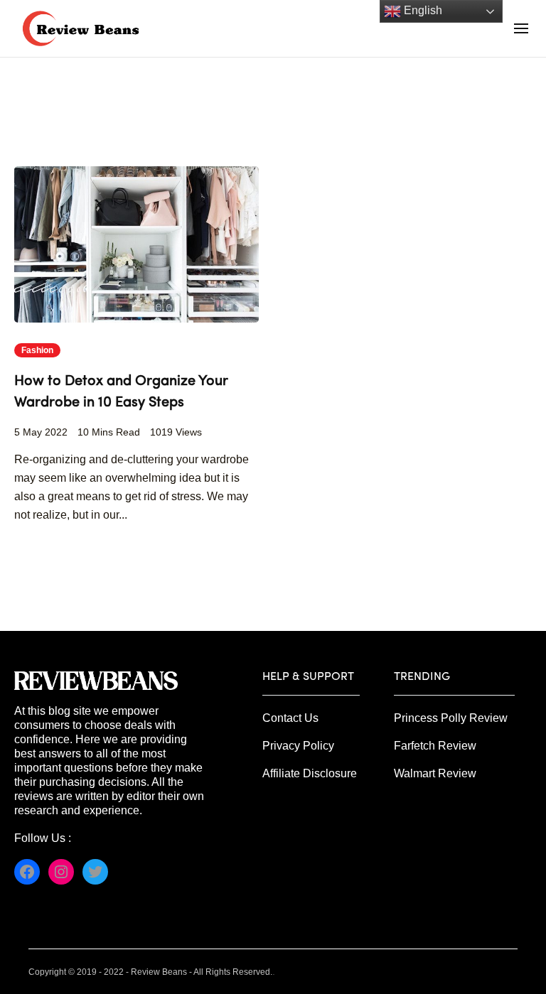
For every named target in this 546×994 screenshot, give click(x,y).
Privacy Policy (298, 746)
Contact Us (290, 718)
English (421, 10)
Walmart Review (435, 773)
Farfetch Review (435, 746)
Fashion (37, 350)
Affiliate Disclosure (309, 773)
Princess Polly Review (451, 718)
